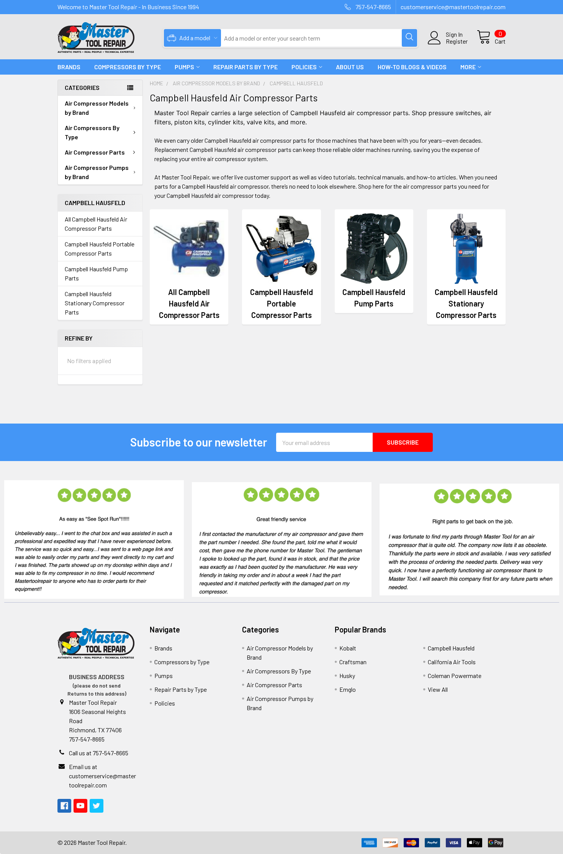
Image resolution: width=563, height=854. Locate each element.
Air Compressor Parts (95, 152)
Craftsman (353, 661)
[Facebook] (64, 806)
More (468, 66)
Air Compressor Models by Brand (97, 107)
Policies (304, 66)
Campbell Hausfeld (451, 648)
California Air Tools (452, 661)
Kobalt (347, 648)
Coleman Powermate (454, 675)
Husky (347, 675)
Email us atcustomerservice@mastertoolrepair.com (102, 776)
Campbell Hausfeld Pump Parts (96, 273)
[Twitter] (96, 806)
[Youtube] (80, 806)
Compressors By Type (127, 66)
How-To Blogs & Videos (412, 66)
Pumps (184, 66)
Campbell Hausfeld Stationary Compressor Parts (94, 303)
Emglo (347, 689)
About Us (350, 66)
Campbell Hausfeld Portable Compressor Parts (99, 248)
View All (438, 689)
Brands (68, 66)
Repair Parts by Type (245, 66)
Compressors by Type (181, 661)
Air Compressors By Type (92, 132)
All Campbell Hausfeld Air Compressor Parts (96, 223)
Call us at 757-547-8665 (98, 752)
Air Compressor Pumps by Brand (97, 172)
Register (457, 41)
